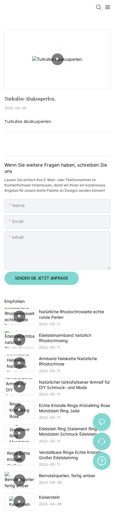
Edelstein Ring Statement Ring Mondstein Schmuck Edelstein (68, 431)
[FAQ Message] (102, 460)
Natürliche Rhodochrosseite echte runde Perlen (71, 314)
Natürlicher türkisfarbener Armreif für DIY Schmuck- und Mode (74, 385)
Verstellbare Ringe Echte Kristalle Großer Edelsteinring (70, 455)
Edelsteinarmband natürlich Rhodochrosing (65, 338)
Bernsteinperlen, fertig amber (67, 475)
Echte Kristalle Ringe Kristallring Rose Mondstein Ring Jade (74, 408)
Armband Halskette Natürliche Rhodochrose (68, 361)
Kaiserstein (49, 497)
